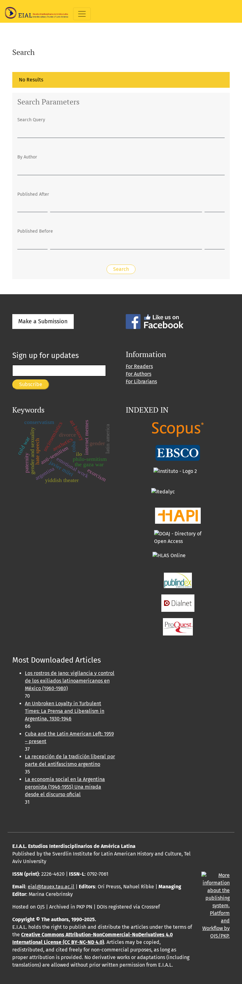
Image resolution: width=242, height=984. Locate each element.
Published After (33, 194)
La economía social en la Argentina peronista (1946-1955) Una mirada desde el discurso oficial (65, 786)
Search (121, 269)
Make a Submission (43, 321)
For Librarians (141, 382)
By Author (27, 157)
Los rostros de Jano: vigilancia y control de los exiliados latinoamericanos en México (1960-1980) (69, 680)
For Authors (138, 374)
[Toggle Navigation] (82, 14)
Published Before (35, 231)
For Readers (139, 366)
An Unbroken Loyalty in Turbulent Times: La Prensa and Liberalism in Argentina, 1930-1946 (64, 711)
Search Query (31, 119)
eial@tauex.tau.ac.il (51, 887)
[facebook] (154, 321)
